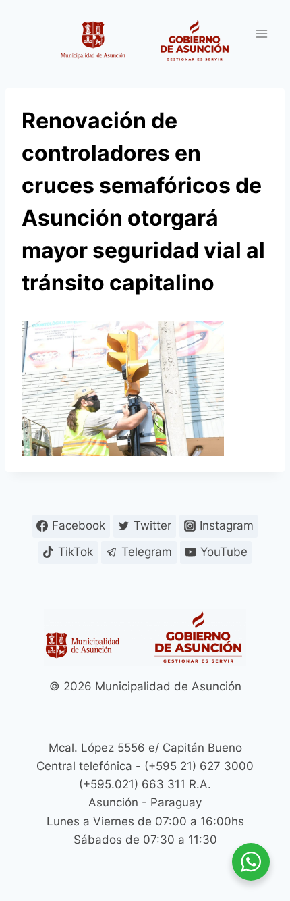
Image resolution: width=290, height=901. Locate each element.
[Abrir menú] (261, 33)
